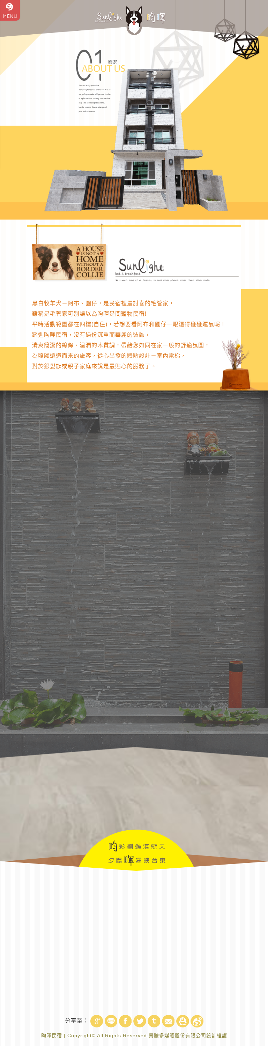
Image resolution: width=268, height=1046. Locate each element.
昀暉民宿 (51, 1035)
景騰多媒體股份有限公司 (177, 1035)
